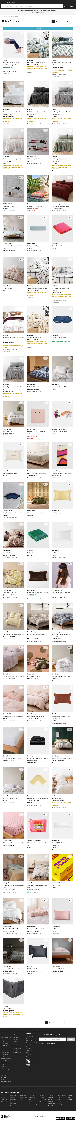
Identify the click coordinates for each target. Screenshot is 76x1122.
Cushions (69, 1099)
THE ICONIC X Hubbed (4, 1078)
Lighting (60, 1104)
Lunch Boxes (32, 1101)
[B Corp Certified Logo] (31, 1062)
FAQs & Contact (17, 1035)
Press (2, 1048)
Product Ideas (17, 1048)
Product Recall (17, 1050)
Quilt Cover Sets (23, 1100)
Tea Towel (32, 1095)
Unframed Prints (60, 1100)
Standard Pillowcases (13, 1102)
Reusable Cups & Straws (43, 1098)
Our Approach (29, 1036)
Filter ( (37, 28)
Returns (15, 1039)
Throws (69, 1101)
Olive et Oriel (42, 1104)
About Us (3, 1035)
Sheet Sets (13, 1105)
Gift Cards (16, 1043)
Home (10, 16)
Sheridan (41, 1095)
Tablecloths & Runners (51, 1096)
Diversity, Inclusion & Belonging (31, 1043)
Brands (2, 1041)
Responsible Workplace (29, 1039)
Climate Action (30, 1057)
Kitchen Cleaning (50, 1100)
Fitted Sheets (23, 1097)
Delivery (15, 1037)
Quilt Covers (4, 1101)
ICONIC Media (4, 1043)
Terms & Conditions (6, 1058)
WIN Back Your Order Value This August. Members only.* (38, 12)
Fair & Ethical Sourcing (29, 1053)
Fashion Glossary (18, 1046)
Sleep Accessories (4, 1096)
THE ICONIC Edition (6, 1081)
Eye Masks (13, 1095)
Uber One (3, 1075)
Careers (3, 1050)
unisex (5, 16)
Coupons (3, 1056)
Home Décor (70, 1104)
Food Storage (61, 1095)
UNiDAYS (3, 1073)
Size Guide (16, 1041)
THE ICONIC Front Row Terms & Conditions (5, 1064)
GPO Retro (41, 1101)
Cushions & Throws (70, 1096)
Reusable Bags (33, 1104)
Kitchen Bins (51, 1103)
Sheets (2, 1104)
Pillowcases (4, 1099)
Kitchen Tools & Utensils (32, 1098)
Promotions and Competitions (5, 1053)
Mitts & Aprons (52, 1105)
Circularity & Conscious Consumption (29, 1048)
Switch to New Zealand (17, 1053)
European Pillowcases (13, 1098)
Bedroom (16, 16)
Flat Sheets (23, 1095)
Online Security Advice (5, 1069)
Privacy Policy (4, 1060)
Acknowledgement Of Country (6, 1038)
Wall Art (60, 1097)
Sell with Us (4, 1045)
